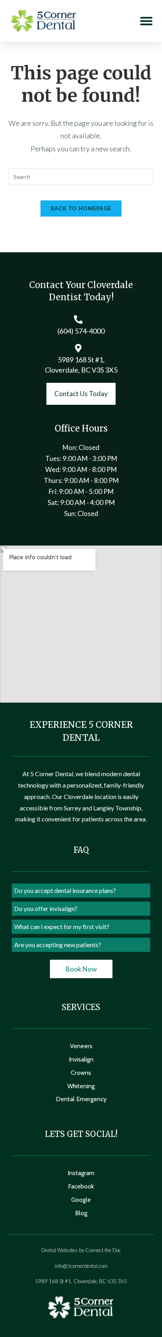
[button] (146, 21)
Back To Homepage (81, 208)
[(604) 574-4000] (78, 319)
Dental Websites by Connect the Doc (81, 1250)
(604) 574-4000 (81, 331)
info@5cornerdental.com (81, 1266)
